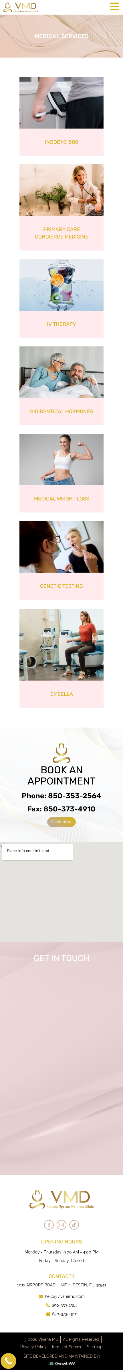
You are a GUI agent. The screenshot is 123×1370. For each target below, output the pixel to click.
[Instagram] (61, 1225)
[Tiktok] (74, 1225)
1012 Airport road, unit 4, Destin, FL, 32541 (61, 1285)
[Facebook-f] (49, 1225)
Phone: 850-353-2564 (61, 796)
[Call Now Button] (8, 1361)
